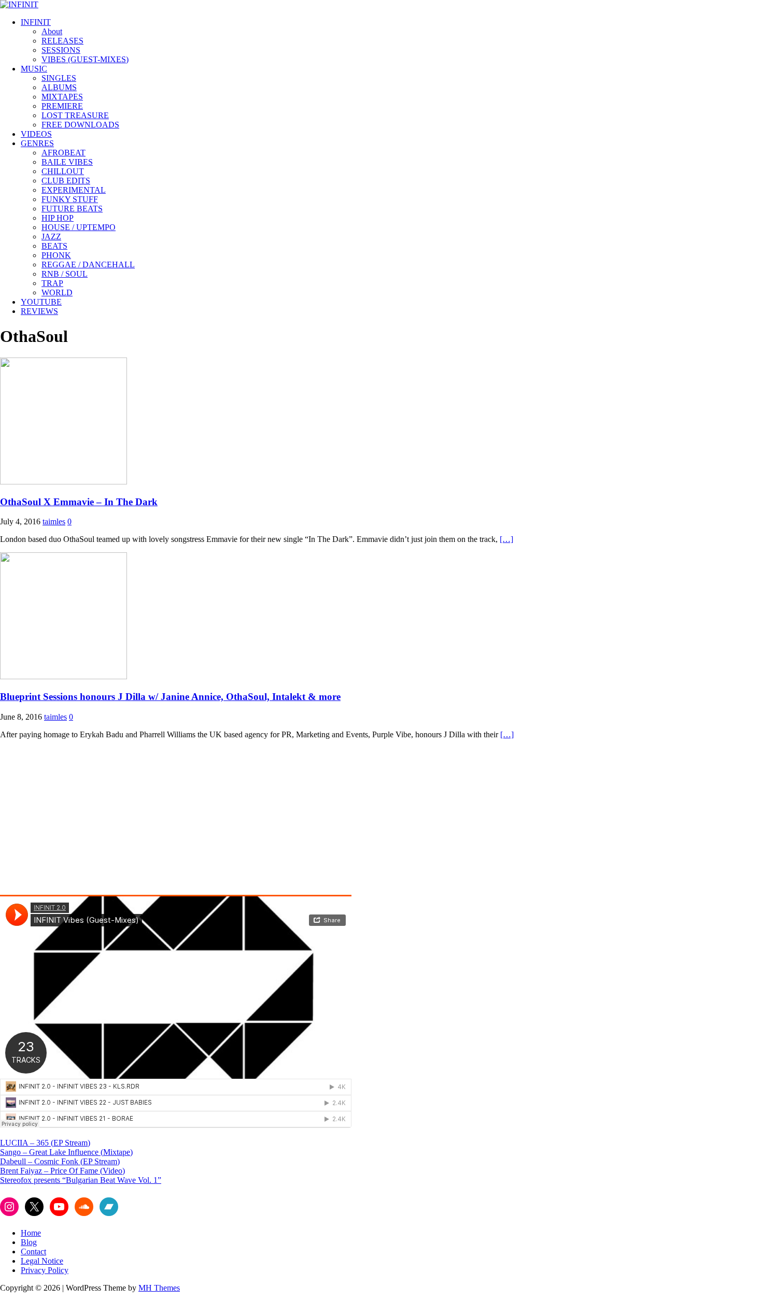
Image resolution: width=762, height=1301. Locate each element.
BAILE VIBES (67, 162)
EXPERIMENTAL (73, 189)
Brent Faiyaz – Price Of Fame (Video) (62, 1170)
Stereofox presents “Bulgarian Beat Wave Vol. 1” (80, 1180)
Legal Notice (42, 1260)
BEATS (54, 245)
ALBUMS (59, 87)
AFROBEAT (63, 152)
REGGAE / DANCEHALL (88, 264)
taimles (54, 521)
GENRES (37, 143)
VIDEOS (36, 134)
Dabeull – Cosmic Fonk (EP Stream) (60, 1161)
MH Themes (159, 1287)
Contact (33, 1251)
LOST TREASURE (75, 115)
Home (31, 1232)
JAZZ (51, 236)
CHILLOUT (62, 171)
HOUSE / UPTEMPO (78, 227)
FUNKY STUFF (69, 199)
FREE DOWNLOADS (80, 124)
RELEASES (62, 40)
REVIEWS (39, 311)
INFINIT (36, 22)
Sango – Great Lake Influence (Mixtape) (66, 1152)
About (51, 31)
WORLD (57, 292)
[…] (506, 539)
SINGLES (58, 78)
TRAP (52, 283)
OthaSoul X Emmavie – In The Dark (79, 501)
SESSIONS (60, 50)
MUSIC (34, 68)
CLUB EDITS (65, 180)
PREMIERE (62, 106)
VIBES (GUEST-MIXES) (85, 59)
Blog (29, 1242)
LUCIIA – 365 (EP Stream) (45, 1142)
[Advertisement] (87, 820)
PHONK (56, 255)
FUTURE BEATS (72, 208)
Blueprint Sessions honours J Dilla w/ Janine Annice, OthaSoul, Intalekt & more (170, 696)
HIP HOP (57, 217)
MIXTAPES (62, 96)
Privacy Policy (44, 1270)
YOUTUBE (41, 301)
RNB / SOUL (64, 273)
